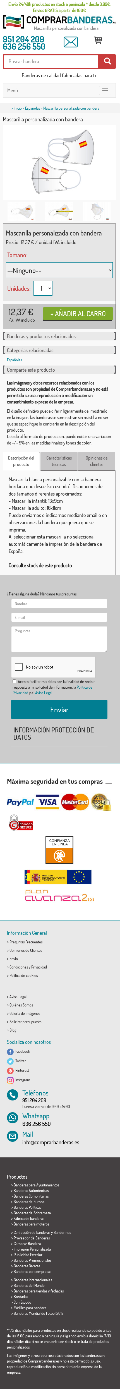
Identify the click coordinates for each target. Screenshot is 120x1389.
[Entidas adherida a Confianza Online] (59, 850)
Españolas (32, 108)
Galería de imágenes (24, 1013)
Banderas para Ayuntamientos (36, 1185)
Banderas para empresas (32, 1271)
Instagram (22, 1079)
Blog (12, 1030)
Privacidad (39, 967)
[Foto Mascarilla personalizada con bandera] (21, 211)
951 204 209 (23, 39)
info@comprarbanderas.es (50, 1142)
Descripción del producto (21, 461)
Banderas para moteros (31, 1224)
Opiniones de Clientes (25, 950)
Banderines (62, 1232)
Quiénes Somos (21, 1005)
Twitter (20, 1060)
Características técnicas (59, 461)
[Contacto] (71, 42)
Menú (12, 90)
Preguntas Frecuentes (25, 941)
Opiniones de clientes (96, 461)
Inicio (18, 108)
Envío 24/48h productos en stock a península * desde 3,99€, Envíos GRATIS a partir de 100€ (59, 7)
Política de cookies (23, 975)
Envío (13, 958)
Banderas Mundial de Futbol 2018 (38, 1313)
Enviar (59, 709)
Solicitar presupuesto (25, 1021)
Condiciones (18, 967)
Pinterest (21, 1070)
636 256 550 (24, 46)
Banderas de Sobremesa (32, 1212)
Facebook (22, 1051)
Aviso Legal (43, 692)
